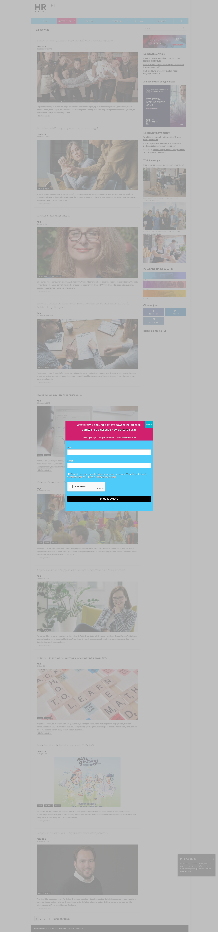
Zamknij (149, 424)
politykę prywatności (106, 476)
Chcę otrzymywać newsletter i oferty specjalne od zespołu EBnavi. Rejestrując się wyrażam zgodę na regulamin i (107, 475)
